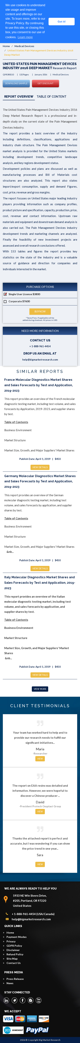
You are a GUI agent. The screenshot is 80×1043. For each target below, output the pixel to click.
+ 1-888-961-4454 (40, 346)
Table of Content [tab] (51, 96)
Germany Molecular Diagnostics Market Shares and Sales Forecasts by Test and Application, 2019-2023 (40, 481)
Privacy (11, 941)
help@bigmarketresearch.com (40, 359)
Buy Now (40, 311)
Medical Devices (24, 46)
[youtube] (38, 1000)
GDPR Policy (14, 945)
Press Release (15, 978)
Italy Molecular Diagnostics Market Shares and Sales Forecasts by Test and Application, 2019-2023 (39, 582)
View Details (40, 467)
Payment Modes (17, 936)
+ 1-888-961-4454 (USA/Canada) (33, 914)
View (40, 758)
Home (6, 46)
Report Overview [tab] (18, 96)
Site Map (12, 958)
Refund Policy (15, 954)
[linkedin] (6, 1000)
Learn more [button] (25, 37)
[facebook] (22, 1000)
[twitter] (14, 1000)
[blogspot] (30, 1000)
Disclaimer (13, 950)
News (10, 983)
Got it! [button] (62, 21)
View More (40, 689)
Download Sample (16, 83)
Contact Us (14, 962)
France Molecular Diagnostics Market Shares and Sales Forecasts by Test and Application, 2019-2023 (38, 385)
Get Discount (45, 83)
